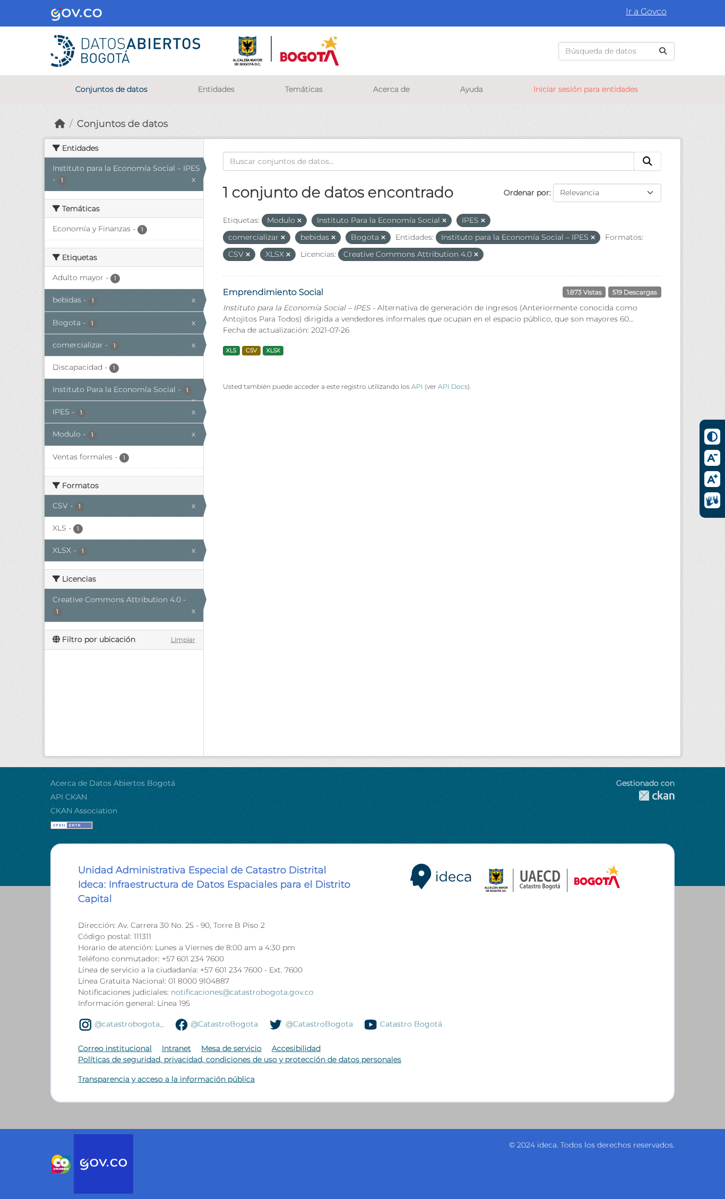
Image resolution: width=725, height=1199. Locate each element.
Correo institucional (115, 1048)
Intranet (176, 1048)
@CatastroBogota (224, 1024)
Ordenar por (526, 192)
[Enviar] (663, 51)
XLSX (273, 350)
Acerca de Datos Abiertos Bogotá (112, 783)
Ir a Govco (646, 11)
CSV (251, 350)
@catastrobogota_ (128, 1024)
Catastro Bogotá (411, 1024)
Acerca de (391, 89)
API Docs (453, 386)
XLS (231, 350)
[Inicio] (60, 123)
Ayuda (471, 89)
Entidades (216, 89)
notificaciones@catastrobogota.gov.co (242, 992)
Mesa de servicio (231, 1048)
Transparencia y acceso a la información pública (166, 1079)
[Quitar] (299, 220)
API (417, 386)
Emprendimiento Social (273, 292)
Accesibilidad (296, 1048)
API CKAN (68, 797)
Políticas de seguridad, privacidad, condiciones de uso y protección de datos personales (239, 1059)
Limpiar (183, 640)
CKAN (645, 795)
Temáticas (304, 89)
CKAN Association (83, 810)
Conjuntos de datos (111, 89)
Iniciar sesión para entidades (585, 89)
